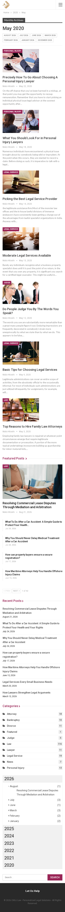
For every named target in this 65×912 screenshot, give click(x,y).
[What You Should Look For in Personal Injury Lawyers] (21, 121)
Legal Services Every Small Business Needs (27, 682)
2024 (9, 835)
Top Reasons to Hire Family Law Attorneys (32, 426)
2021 (9, 858)
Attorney (11, 714)
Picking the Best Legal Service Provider (30, 199)
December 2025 (45, 40)
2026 (9, 778)
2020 (9, 865)
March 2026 (50, 35)
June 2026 (36, 35)
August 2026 (10, 35)
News (10, 761)
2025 (9, 828)
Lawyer (11, 750)
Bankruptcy (13, 720)
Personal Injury (12, 51)
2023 (9, 843)
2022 (9, 850)
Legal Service (11, 172)
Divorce (11, 725)
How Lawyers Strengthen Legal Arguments (26, 692)
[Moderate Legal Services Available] (21, 238)
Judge (7, 283)
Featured (12, 731)
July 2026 (24, 35)
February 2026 (11, 40)
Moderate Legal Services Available (27, 255)
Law (6, 400)
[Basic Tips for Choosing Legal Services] (21, 353)
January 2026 (27, 40)
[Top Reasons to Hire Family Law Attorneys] (21, 409)
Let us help (32, 891)
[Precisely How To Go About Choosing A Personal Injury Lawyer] (21, 60)
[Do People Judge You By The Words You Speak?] (21, 292)
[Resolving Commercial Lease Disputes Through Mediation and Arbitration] (32, 481)
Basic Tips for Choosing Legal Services (30, 369)
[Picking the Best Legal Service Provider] (21, 182)
